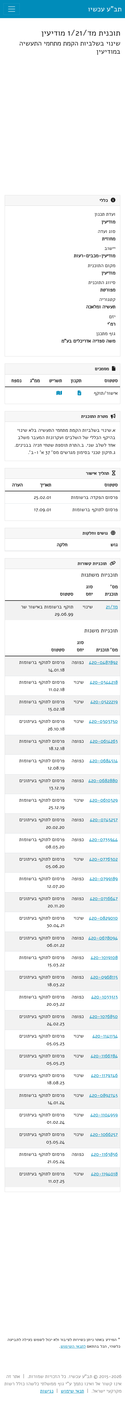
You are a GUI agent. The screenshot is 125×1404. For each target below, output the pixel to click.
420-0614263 (104, 741)
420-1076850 (104, 1016)
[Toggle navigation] (11, 9)
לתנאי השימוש (73, 1346)
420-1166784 (104, 1055)
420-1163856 (104, 1154)
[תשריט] (59, 393)
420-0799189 (104, 878)
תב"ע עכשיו (105, 9)
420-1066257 (104, 1134)
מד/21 (112, 606)
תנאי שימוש (72, 1391)
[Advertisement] (62, 125)
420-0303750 (103, 721)
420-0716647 (104, 898)
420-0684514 (104, 760)
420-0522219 (104, 701)
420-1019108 (104, 957)
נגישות (46, 1391)
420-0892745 (103, 1095)
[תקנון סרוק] (79, 393)
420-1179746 (104, 1075)
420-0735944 (103, 839)
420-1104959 (104, 1114)
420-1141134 (105, 1036)
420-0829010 (103, 918)
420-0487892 (103, 662)
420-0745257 (104, 819)
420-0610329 (104, 800)
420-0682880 (103, 780)
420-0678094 (103, 938)
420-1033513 (104, 997)
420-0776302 (103, 859)
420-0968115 (104, 977)
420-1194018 (104, 1173)
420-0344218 (104, 682)
